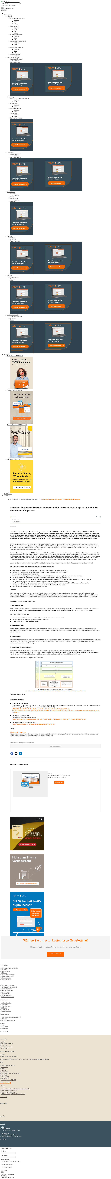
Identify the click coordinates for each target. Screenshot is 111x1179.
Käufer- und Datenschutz (8, 1092)
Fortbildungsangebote (13, 459)
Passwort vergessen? (7, 1164)
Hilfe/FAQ (4, 1075)
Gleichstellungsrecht (16, 34)
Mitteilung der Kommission (18, 732)
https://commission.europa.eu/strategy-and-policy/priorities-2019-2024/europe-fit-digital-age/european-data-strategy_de (49, 719)
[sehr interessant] (19, 519)
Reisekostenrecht (15, 54)
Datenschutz (5, 1133)
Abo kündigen (5, 1078)
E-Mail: (3, 1151)
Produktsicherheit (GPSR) (8, 1080)
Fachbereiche (8, 15)
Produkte (16, 20)
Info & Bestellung (59, 782)
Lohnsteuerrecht (15, 154)
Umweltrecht (14, 198)
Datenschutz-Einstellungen (9, 1135)
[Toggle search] (2, 7)
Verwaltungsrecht (6, 995)
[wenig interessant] (14, 519)
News (15, 21)
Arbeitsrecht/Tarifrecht (17, 18)
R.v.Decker (4, 1026)
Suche (2, 3)
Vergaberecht (14, 277)
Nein (5, 1170)
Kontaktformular (22, 1059)
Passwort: (4, 1155)
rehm (3, 1023)
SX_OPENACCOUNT (6, 1167)
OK (2, 1172)
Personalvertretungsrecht (18, 41)
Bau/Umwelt (11, 192)
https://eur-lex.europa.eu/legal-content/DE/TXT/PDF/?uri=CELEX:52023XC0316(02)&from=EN (41, 708)
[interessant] (17, 519)
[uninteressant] (12, 519)
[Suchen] (20, 3)
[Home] (8, 499)
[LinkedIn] (20, 753)
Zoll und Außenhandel (16, 118)
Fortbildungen (8, 494)
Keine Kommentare (16, 517)
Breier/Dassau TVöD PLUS (15, 356)
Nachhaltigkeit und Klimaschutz (10, 1073)
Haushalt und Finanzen (8, 974)
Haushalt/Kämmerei (13, 57)
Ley (48, 773)
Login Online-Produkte (8, 1065)
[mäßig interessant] (16, 519)
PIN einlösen (5, 1076)
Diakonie (9, 236)
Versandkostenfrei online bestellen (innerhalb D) (15, 1089)
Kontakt (3, 1070)
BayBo (12, 197)
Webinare (4, 1008)
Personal (9, 16)
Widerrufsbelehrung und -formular (11, 1136)
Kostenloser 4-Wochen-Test (9, 1090)
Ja (1, 1170)
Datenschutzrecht (15, 108)
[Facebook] (11, 753)
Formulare (4, 1004)
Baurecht (13, 193)
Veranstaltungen (15, 241)
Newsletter (7, 495)
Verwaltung (10, 97)
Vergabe (9, 275)
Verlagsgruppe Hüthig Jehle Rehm (11, 1017)
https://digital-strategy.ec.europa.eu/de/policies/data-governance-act (34, 724)
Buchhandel (5, 1072)
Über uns (4, 1018)
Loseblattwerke (6, 1011)
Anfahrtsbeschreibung (8, 1020)
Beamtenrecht (14, 26)
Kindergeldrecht (6, 978)
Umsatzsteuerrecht (16, 62)
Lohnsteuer (10, 152)
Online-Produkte (6, 1003)
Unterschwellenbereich (55, 746)
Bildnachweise (5, 1128)
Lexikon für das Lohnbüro (14, 390)
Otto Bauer (4, 1028)
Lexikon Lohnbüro (15, 157)
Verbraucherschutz (12, 315)
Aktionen (6, 354)
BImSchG (13, 201)
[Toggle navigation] (1, 7)
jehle (2, 1025)
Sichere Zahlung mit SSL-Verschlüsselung (13, 1094)
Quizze (16, 25)
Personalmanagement (16, 47)
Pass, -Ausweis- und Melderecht (19, 98)
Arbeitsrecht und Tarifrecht (9, 968)
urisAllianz (5, 1031)
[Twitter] (16, 753)
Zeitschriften (5, 1009)
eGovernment (14, 103)
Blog (15, 23)
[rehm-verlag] (5, 1)
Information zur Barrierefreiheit (10, 1130)
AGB (2, 1127)
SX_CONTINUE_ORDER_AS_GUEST (11, 1161)
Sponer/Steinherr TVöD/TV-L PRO (17, 425)
